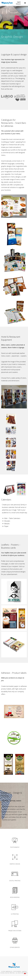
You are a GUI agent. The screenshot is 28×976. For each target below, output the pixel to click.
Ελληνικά (18, 4)
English (19, 2)
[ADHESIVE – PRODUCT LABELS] (14, 711)
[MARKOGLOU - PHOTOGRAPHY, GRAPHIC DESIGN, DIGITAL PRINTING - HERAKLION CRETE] (7, 3)
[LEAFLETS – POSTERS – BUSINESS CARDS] (14, 591)
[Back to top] (24, 972)
